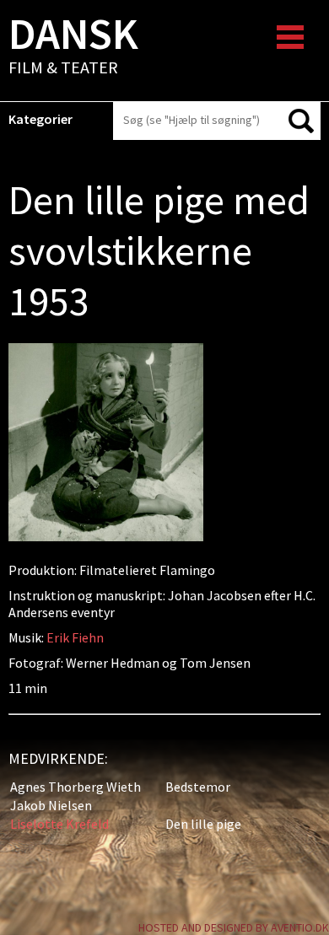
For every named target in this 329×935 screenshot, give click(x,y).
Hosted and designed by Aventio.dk (233, 927)
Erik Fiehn (75, 637)
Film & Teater (73, 47)
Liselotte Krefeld (59, 823)
